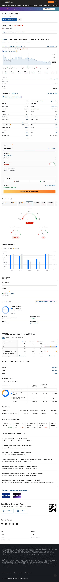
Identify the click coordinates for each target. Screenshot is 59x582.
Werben (32, 534)
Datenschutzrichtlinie (18, 572)
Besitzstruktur (7, 378)
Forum (47, 39)
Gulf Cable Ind (42, 423)
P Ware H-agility (6, 423)
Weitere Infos (21, 32)
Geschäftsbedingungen (7, 572)
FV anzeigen (53, 79)
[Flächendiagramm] (6, 46)
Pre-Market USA (32, 5)
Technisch (41, 39)
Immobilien (54, 367)
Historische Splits (29, 42)
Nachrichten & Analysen (21, 39)
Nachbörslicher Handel (44, 5)
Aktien (3, 5)
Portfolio (3, 537)
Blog (2, 531)
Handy (2, 534)
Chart (10, 39)
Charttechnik (6, 199)
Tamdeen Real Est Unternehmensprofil (15, 362)
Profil (9, 42)
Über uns (33, 531)
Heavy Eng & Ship (18, 423)
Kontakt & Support (35, 537)
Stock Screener (10, 5)
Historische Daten (19, 42)
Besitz (13, 42)
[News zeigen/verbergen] (24, 46)
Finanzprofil (33, 39)
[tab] (5, 203)
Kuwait (55, 373)
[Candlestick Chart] (3, 46)
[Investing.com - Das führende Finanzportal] (8, 2)
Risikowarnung (28, 572)
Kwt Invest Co (30, 423)
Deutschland (18, 5)
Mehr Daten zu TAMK (52, 93)
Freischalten (23, 356)
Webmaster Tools (5, 540)
